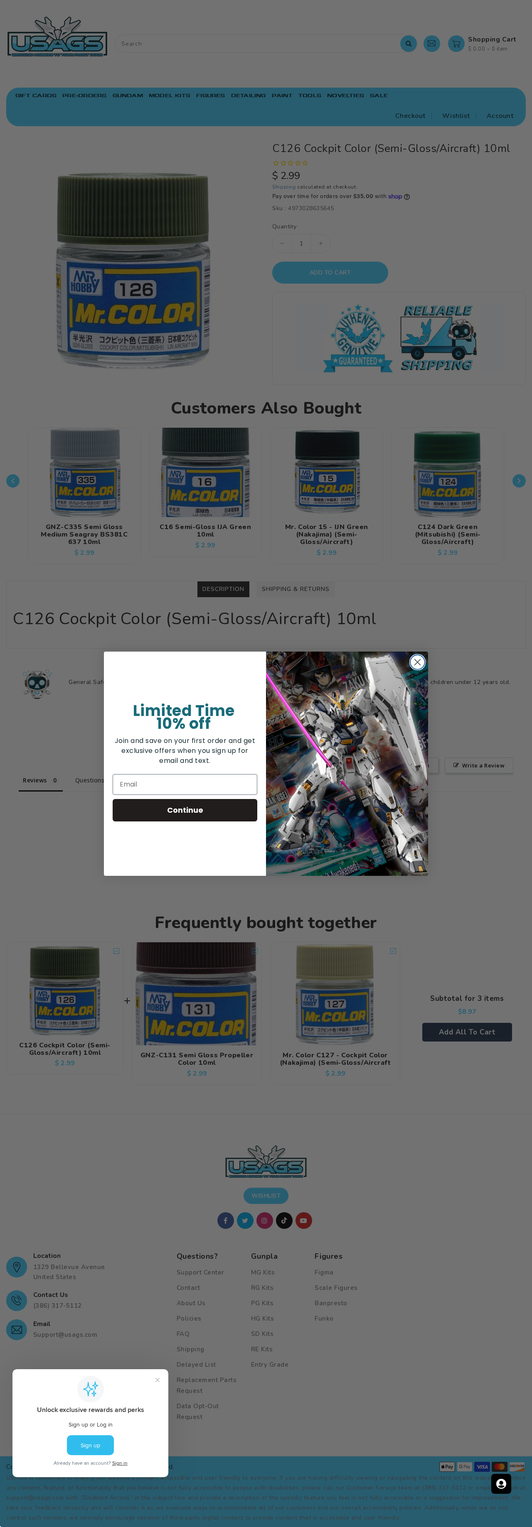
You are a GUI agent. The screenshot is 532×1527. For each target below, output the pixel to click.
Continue (185, 810)
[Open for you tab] (501, 1484)
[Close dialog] (417, 662)
